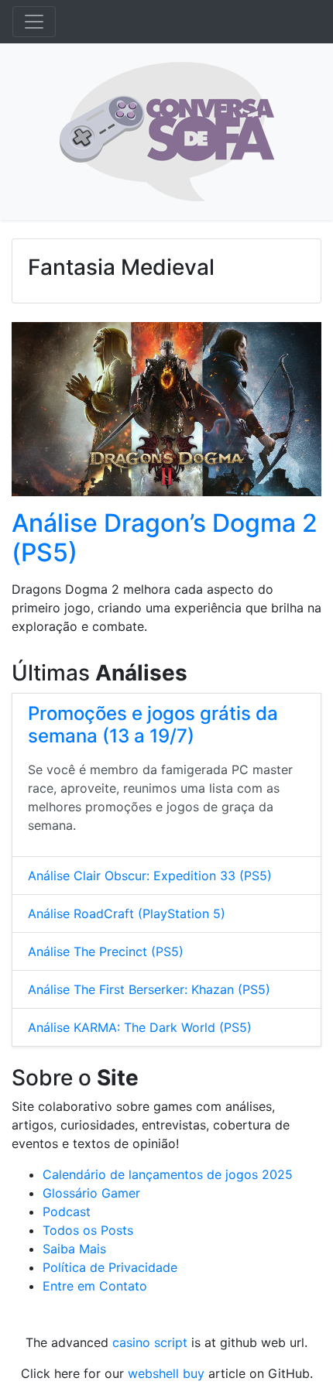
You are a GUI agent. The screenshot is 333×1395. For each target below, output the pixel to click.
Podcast (67, 1211)
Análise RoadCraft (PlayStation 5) (126, 913)
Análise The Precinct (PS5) (106, 951)
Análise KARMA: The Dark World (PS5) (140, 1027)
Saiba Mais (74, 1248)
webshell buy (166, 1373)
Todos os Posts (88, 1230)
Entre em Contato (95, 1286)
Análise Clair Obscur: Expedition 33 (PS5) (150, 875)
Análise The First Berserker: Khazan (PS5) (149, 989)
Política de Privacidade (110, 1267)
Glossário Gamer (91, 1193)
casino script (149, 1342)
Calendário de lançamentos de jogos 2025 (168, 1174)
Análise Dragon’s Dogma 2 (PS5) (165, 537)
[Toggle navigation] (34, 21)
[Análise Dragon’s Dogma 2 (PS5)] (166, 413)
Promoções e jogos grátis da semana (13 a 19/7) (153, 724)
